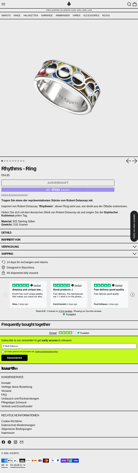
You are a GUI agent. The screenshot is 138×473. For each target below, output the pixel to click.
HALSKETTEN (31, 15)
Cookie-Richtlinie (11, 421)
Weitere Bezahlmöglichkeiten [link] (14, 195)
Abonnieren (14, 357)
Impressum (7, 432)
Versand (6, 390)
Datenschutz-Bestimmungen (18, 425)
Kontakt (5, 383)
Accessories (91, 15)
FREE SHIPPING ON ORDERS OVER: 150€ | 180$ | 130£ (69, 10)
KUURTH (14, 453)
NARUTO (6, 15)
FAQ (4, 394)
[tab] (2, 161)
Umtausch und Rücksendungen (20, 398)
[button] (129, 4)
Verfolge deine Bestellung (16, 386)
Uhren (76, 15)
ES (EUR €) (16, 465)
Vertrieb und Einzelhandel (16, 406)
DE (3, 465)
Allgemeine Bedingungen (16, 429)
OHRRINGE (47, 15)
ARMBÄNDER (63, 15)
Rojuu (106, 15)
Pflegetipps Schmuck (14, 402)
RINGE (17, 15)
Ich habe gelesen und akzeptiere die (20, 352)
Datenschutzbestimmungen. (46, 352)
